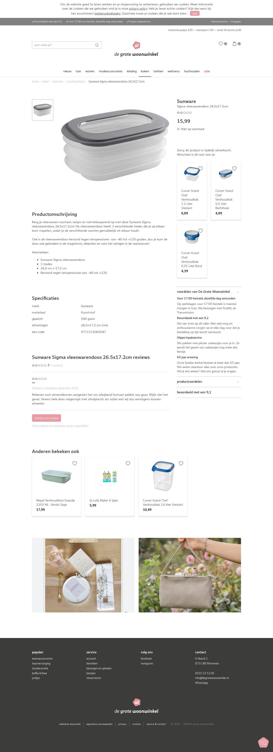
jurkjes (36, 678)
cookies (136, 724)
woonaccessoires (42, 658)
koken (145, 71)
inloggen (236, 21)
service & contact (156, 724)
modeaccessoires (111, 71)
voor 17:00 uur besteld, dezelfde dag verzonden (96, 21)
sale (207, 71)
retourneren (93, 678)
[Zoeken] (98, 45)
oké (194, 13)
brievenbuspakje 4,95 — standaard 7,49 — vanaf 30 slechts (204, 30)
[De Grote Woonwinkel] (136, 49)
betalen (91, 673)
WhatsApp (201, 682)
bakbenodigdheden (107, 13)
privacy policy (138, 8)
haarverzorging (41, 663)
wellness (174, 71)
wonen (89, 71)
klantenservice (219, 21)
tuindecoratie (40, 668)
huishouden (192, 71)
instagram (147, 663)
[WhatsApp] (263, 742)
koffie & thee (39, 673)
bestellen (91, 663)
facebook (146, 658)
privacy (122, 724)
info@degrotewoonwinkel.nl (212, 678)
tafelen (158, 71)
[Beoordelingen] (209, 112)
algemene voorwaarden (99, 724)
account (91, 658)
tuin (78, 71)
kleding (132, 71)
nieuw (67, 71)
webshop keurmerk (70, 724)
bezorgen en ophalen (99, 668)
